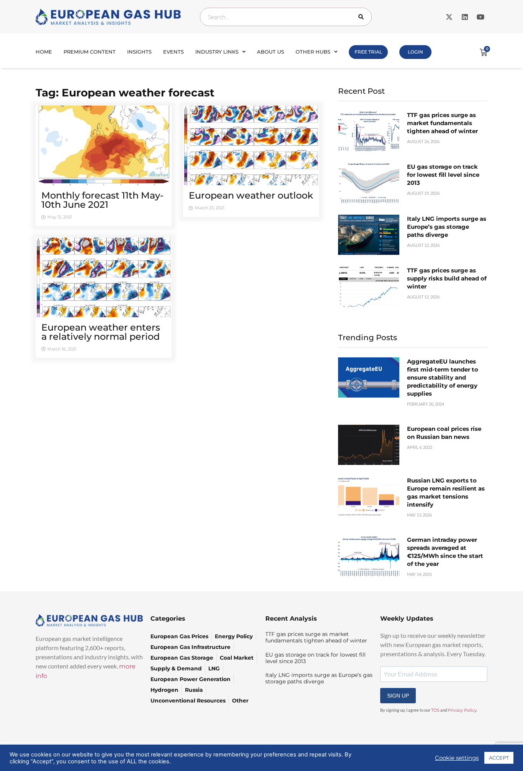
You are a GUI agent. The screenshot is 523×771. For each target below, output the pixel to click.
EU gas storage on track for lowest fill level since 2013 (443, 174)
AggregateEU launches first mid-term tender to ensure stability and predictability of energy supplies (442, 377)
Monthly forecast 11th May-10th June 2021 (102, 200)
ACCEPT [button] (499, 758)
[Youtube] (480, 17)
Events (173, 52)
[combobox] (286, 17)
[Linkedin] (465, 17)
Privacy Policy (462, 710)
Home (44, 52)
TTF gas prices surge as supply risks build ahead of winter (447, 278)
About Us (270, 52)
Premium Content (90, 52)
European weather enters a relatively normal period (100, 332)
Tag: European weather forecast (125, 92)
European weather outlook (251, 195)
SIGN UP (398, 696)
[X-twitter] (449, 17)
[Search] (362, 17)
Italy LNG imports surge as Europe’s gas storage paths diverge (446, 226)
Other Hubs (313, 52)
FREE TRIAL (368, 52)
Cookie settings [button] (457, 758)
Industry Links (217, 52)
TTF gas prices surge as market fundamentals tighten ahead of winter (442, 123)
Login (415, 52)
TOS (435, 710)
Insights (139, 52)
